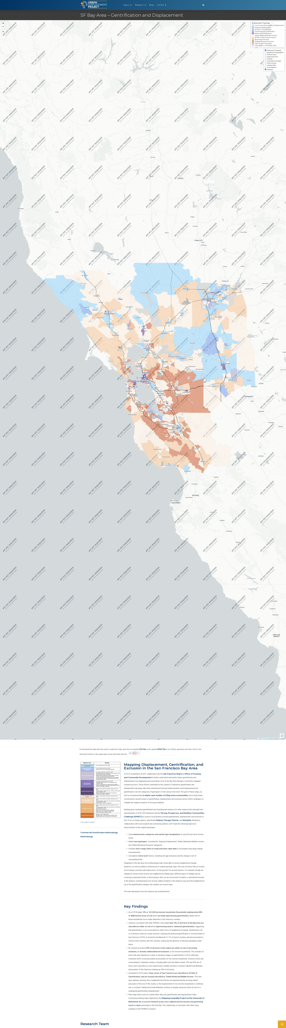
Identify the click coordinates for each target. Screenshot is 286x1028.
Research (139, 5)
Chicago (167, 820)
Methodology (86, 837)
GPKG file (161, 749)
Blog (151, 5)
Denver (175, 820)
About (126, 5)
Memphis (187, 820)
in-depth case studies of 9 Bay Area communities (165, 795)
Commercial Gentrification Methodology (99, 833)
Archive (160, 5)
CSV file (142, 749)
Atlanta (159, 820)
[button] (203, 5)
